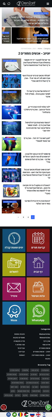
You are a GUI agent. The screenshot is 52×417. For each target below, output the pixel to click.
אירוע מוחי (46, 344)
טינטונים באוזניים (32, 383)
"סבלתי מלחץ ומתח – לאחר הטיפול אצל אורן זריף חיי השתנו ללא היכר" (32, 40)
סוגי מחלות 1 (20, 344)
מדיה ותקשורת (19, 341)
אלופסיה (25, 370)
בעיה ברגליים (44, 374)
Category (47, 49)
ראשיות (22, 355)
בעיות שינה (23, 378)
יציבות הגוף (45, 387)
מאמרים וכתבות (19, 337)
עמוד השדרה (45, 395)
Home (40, 49)
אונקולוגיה (45, 370)
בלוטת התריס (15, 370)
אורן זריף (46, 341)
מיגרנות (46, 391)
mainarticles (44, 334)
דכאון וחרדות (12, 378)
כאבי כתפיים (25, 387)
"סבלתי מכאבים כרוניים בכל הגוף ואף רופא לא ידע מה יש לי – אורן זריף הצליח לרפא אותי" (36, 78)
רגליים (18, 395)
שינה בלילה (8, 395)
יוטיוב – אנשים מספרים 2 (41, 13)
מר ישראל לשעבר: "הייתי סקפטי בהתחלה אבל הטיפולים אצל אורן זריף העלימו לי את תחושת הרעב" (36, 63)
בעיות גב (34, 374)
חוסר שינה (45, 383)
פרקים (25, 395)
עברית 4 (22, 351)
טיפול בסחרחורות (17, 383)
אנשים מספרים (44, 348)
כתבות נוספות (19, 334)
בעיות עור (45, 378)
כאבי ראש (14, 387)
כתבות (47, 358)
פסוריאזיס (34, 395)
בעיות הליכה (24, 374)
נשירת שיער (36, 391)
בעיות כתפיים (11, 374)
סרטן (13, 391)
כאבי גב (35, 387)
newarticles (45, 337)
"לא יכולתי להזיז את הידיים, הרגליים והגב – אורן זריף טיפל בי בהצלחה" (37, 110)
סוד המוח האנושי (23, 391)
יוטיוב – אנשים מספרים (41, 351)
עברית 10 (21, 348)
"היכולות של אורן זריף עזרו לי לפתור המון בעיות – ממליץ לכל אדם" (37, 94)
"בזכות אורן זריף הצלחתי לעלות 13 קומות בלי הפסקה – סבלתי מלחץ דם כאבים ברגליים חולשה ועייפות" (29, 20)
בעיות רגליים (35, 378)
